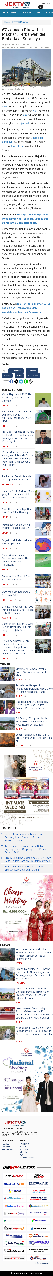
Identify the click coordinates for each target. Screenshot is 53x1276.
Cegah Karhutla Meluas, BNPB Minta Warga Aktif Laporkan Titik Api (34, 738)
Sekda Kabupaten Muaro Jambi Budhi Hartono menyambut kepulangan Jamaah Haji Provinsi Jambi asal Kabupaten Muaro (17, 647)
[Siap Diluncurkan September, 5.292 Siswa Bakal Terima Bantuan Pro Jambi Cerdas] (7, 707)
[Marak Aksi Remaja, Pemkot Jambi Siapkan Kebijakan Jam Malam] (7, 674)
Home (7, 22)
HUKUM (5, 13)
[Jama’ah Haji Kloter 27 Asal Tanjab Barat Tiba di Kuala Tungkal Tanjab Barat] (43, 629)
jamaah (25, 123)
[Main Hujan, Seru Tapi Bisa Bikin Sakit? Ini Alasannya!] (43, 513)
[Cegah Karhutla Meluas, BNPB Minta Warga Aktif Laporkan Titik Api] (7, 740)
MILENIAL (24, 1152)
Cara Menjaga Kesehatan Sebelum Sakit (16, 593)
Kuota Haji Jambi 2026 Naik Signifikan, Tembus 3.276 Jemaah (17, 398)
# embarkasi (15, 370)
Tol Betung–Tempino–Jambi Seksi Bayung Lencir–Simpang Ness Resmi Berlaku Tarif (32, 722)
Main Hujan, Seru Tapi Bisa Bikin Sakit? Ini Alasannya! (17, 510)
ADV (22, 1155)
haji (29, 98)
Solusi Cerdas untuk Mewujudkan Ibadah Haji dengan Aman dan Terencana (15, 560)
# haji (19, 375)
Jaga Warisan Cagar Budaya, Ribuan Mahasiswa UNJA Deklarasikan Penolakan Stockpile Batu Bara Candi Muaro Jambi (34, 1013)
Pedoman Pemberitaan (7, 1148)
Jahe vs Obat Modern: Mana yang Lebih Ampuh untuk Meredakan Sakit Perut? (18, 494)
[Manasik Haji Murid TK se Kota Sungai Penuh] (43, 581)
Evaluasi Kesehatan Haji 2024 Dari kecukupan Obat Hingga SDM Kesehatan (18, 610)
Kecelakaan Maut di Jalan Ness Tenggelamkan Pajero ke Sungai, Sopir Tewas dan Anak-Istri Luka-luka (34, 1032)
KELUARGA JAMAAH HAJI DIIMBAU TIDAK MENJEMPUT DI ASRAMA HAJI (17, 416)
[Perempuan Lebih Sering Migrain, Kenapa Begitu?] (43, 529)
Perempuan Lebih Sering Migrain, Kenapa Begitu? (16, 526)
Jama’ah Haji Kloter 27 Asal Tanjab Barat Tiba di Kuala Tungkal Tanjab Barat (17, 627)
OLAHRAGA (15, 13)
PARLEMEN (27, 13)
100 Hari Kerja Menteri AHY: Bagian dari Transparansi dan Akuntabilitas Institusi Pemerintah (26, 308)
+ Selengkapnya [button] (42, 1263)
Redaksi (5, 1144)
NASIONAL (24, 1149)
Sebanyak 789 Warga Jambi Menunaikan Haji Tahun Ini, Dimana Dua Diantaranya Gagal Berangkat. (25, 219)
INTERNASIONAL (20, 22)
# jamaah (32, 370)
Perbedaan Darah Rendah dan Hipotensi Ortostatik (16, 478)
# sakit (7, 375)
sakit (4, 106)
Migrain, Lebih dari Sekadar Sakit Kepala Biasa (17, 542)
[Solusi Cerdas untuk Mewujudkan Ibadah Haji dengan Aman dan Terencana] (43, 560)
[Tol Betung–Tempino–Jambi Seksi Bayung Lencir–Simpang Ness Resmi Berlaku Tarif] (7, 723)
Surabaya (7, 142)
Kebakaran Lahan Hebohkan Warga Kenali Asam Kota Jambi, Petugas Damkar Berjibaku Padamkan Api (33, 954)
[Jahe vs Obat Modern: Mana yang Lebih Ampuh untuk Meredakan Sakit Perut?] (43, 496)
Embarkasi (37, 138)
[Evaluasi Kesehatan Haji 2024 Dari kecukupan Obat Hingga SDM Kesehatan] (43, 612)
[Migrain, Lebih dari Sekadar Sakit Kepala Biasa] (43, 545)
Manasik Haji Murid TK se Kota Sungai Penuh (16, 578)
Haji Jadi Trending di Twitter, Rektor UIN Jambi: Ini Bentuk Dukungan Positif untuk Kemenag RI (18, 436)
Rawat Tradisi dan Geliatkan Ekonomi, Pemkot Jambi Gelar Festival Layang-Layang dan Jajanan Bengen (32, 993)
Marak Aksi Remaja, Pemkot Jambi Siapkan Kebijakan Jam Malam (32, 672)
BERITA (37, 13)
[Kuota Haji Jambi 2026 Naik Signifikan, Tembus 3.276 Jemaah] (43, 400)
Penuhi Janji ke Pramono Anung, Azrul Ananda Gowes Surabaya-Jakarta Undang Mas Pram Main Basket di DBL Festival (17, 458)
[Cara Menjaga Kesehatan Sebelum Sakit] (43, 596)
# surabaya (33, 375)
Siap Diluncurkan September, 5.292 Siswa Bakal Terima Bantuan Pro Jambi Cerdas (32, 705)
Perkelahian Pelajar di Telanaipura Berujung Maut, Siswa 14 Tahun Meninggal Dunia (34, 689)
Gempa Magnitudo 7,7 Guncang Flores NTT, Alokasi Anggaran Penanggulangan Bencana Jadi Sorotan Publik (33, 973)
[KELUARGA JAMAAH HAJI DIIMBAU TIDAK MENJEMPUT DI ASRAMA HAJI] (43, 417)
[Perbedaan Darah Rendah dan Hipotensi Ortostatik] (43, 481)
